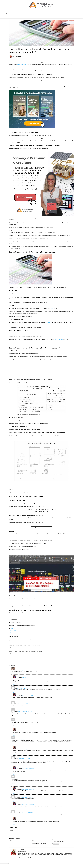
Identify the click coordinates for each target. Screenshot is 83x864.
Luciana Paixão (18, 56)
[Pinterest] (23, 661)
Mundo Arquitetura (14, 632)
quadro (52, 308)
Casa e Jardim (13, 630)
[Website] (28, 857)
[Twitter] (20, 661)
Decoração (12, 628)
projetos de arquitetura (21, 64)
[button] (80, 16)
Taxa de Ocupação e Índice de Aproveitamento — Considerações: (32, 252)
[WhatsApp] (26, 661)
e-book (17, 327)
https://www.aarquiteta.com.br (22, 851)
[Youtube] (32, 857)
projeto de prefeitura (59, 339)
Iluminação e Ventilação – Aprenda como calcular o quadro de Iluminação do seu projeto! (45, 552)
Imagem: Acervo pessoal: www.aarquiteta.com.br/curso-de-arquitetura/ (25, 481)
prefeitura (50, 322)
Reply (12, 673)
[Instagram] (19, 857)
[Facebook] (17, 661)
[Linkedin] (21, 857)
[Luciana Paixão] (10, 56)
